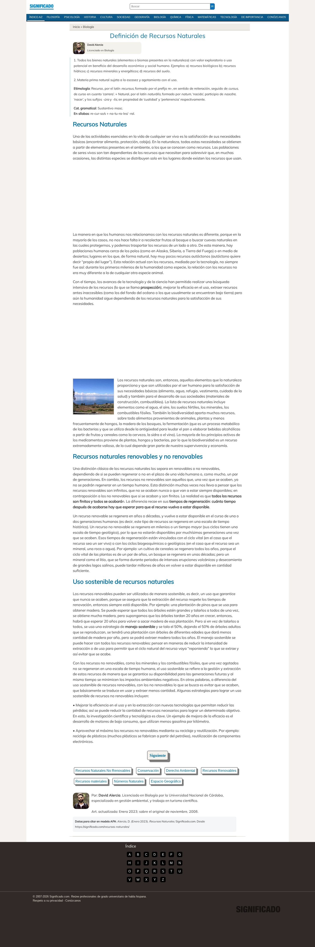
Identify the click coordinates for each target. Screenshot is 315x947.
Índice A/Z (35, 17)
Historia (90, 17)
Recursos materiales (91, 781)
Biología (160, 17)
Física (189, 17)
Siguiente (158, 755)
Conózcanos (276, 17)
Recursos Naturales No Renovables (102, 770)
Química (175, 17)
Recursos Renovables (219, 770)
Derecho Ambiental (180, 770)
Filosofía (53, 17)
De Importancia (252, 17)
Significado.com (42, 6)
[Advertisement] (157, 196)
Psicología (72, 17)
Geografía (142, 17)
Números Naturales (129, 781)
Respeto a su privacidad (48, 900)
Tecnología (228, 17)
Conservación (148, 770)
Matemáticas (207, 17)
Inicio (76, 27)
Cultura (106, 17)
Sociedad (123, 17)
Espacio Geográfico (166, 781)
